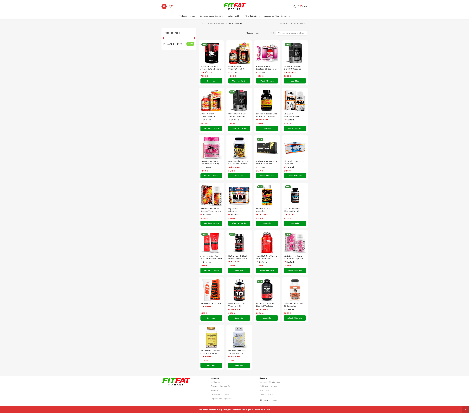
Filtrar (190, 44)
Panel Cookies (270, 400)
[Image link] (176, 381)
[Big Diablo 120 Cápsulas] (239, 195)
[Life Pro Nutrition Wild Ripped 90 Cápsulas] (267, 100)
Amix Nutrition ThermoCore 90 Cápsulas (236, 69)
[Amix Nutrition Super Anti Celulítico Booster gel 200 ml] (211, 243)
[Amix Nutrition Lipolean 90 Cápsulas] (267, 53)
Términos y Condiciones (269, 382)
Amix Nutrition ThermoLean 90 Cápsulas (208, 116)
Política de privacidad (268, 386)
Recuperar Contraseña (220, 386)
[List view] (264, 33)
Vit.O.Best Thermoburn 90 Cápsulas (292, 116)
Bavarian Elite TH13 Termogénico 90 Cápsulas (237, 353)
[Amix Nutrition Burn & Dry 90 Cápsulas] (267, 148)
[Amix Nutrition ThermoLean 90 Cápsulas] (211, 100)
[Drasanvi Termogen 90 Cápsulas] (295, 290)
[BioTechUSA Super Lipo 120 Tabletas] (267, 290)
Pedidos (214, 390)
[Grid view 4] (272, 33)
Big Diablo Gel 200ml (210, 303)
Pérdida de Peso (217, 23)
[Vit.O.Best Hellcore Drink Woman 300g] (211, 148)
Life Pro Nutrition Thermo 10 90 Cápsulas (236, 306)
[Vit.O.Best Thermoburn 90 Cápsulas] (295, 100)
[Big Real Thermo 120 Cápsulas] (295, 148)
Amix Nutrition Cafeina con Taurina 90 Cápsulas (266, 258)
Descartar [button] (465, 409)
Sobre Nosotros (266, 394)
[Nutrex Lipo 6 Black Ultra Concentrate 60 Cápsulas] (239, 243)
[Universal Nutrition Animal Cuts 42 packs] (211, 53)
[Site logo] (234, 6)
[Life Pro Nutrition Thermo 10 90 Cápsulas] (239, 290)
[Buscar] (294, 6)
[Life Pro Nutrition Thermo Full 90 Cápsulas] (295, 195)
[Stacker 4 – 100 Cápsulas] (267, 195)
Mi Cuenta (215, 382)
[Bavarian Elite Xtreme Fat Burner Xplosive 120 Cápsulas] (239, 148)
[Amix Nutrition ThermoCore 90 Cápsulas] (239, 53)
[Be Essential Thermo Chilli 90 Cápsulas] (211, 337)
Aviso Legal (264, 390)
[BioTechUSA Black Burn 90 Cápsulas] (295, 53)
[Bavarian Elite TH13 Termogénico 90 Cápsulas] (239, 337)
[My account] (164, 6)
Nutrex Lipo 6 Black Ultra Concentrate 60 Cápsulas (238, 258)
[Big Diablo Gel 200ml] (211, 290)
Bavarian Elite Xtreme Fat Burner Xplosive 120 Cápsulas (238, 163)
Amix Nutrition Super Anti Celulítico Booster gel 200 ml (211, 258)
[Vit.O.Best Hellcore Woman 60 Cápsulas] (295, 243)
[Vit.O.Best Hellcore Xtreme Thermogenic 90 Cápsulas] (211, 195)
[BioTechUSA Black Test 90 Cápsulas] (239, 100)
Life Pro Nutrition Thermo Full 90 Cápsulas (292, 211)
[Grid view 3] (268, 33)
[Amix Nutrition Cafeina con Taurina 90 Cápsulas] (267, 243)
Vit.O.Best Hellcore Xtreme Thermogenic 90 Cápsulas (210, 211)
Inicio (204, 23)
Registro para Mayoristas (221, 399)
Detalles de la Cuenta (220, 394)
